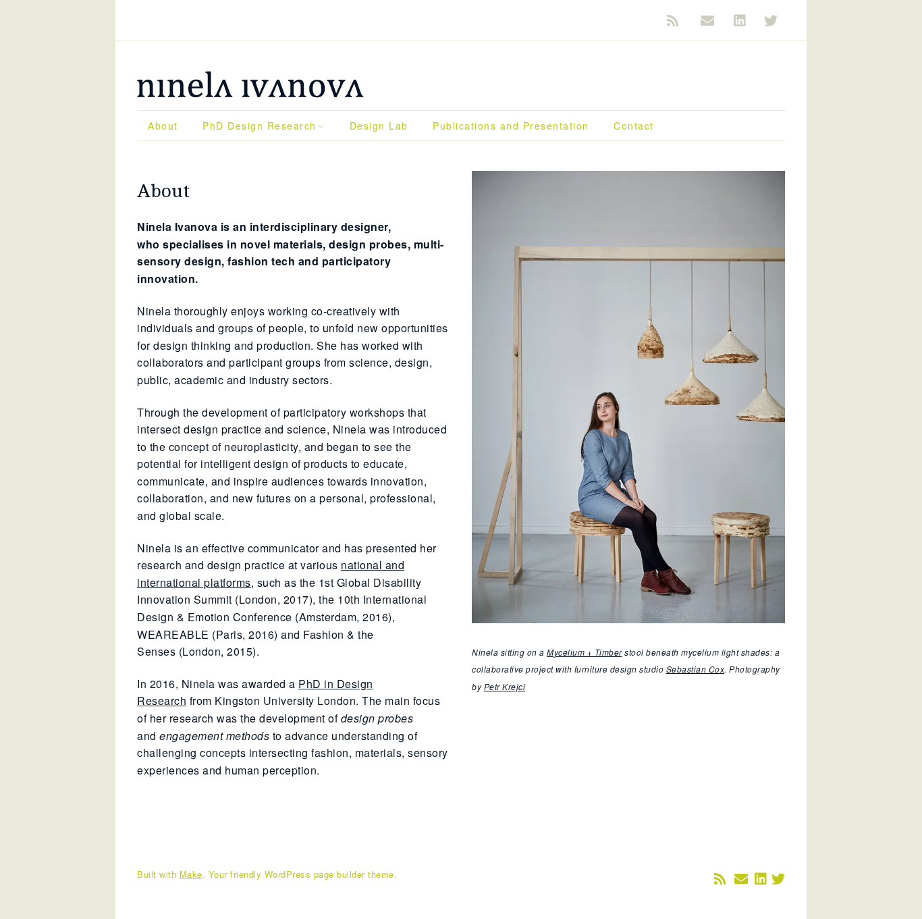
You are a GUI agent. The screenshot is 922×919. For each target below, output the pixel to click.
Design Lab (379, 125)
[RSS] (677, 20)
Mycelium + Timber (584, 652)
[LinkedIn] (740, 20)
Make (191, 874)
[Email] (708, 20)
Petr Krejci (505, 686)
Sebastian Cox (695, 669)
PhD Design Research (259, 125)
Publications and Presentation (511, 125)
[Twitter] (771, 20)
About (163, 125)
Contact (634, 125)
